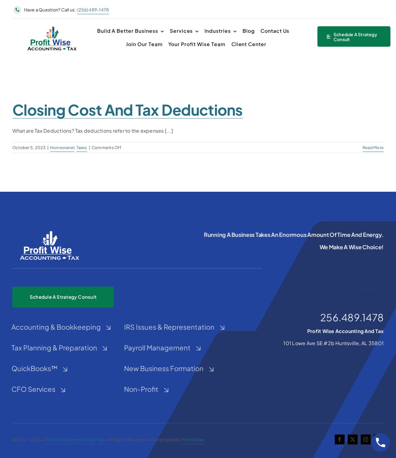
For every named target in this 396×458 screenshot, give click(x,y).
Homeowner (62, 147)
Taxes (81, 147)
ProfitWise (193, 439)
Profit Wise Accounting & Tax (74, 439)
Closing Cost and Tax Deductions (127, 109)
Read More (373, 147)
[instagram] (366, 439)
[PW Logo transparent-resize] (52, 27)
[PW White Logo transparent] (49, 231)
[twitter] (353, 439)
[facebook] (340, 439)
